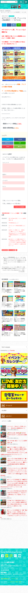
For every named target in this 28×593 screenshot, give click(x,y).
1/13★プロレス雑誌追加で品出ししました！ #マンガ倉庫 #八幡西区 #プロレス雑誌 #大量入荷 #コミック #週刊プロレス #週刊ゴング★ (17, 503)
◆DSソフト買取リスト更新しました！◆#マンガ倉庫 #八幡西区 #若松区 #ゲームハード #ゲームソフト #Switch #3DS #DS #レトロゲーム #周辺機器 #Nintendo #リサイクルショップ (14, 451)
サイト (4, 186)
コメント (5, 162)
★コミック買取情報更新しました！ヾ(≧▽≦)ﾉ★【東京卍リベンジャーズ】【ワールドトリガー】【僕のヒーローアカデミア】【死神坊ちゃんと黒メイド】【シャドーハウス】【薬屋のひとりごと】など (14, 260)
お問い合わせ (21, 2)
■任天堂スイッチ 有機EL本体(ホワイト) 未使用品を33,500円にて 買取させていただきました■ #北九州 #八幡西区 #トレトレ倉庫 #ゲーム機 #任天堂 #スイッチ (17, 242)
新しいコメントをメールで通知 (12, 200)
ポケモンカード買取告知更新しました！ (17, 226)
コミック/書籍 (15, 213)
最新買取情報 (5, 213)
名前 (4, 174)
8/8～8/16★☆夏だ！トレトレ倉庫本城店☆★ (17, 219)
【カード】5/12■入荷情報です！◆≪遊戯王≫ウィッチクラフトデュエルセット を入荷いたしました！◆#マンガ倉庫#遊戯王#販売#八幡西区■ (17, 461)
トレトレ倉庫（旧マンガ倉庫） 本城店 (14, 581)
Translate (12, 350)
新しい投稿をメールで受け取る (12, 203)
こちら (19, 123)
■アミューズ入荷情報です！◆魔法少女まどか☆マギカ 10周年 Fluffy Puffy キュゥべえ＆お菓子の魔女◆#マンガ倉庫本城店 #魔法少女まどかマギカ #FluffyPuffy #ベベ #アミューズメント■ (14, 483)
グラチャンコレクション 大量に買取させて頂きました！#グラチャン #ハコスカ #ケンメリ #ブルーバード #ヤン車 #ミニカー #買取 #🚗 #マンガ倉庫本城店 (14, 472)
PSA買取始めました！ (14, 222)
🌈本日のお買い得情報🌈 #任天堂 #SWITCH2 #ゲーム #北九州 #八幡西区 (17, 434)
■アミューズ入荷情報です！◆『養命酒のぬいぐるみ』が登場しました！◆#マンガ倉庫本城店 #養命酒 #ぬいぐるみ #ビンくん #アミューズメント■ (14, 513)
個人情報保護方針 (5, 578)
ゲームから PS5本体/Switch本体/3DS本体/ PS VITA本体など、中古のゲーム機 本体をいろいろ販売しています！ (17, 493)
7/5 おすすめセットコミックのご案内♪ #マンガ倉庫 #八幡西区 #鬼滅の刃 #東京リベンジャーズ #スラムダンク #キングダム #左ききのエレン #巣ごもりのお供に (13, 269)
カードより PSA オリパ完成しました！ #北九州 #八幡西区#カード (17, 427)
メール (4, 180)
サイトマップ (15, 578)
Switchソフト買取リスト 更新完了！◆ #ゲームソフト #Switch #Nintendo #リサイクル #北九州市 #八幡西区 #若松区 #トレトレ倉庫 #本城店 (17, 233)
